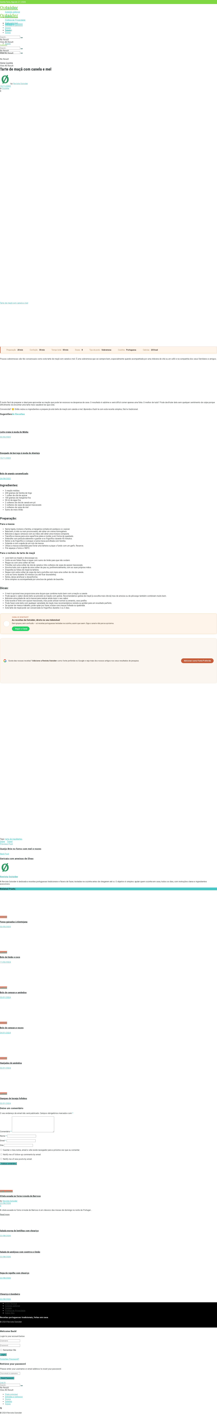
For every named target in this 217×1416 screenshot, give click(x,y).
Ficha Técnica (11, 1303)
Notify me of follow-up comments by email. (22, 1154)
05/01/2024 (5, 997)
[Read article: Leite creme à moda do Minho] (108, 423)
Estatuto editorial (12, 1306)
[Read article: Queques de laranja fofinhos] (108, 1080)
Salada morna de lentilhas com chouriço (19, 1230)
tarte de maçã (11, 839)
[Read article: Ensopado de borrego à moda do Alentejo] (108, 444)
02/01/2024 (5, 1103)
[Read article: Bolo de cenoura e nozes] (108, 1010)
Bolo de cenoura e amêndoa (13, 992)
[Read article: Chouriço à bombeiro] (108, 1285)
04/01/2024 (5, 1033)
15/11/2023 (5, 458)
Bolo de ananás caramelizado (14, 473)
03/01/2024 (5, 1068)
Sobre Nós (9, 1313)
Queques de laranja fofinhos (13, 1098)
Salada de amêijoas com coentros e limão (20, 1252)
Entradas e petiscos (14, 25)
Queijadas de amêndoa (11, 1063)
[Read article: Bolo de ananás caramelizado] (108, 464)
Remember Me (9, 1350)
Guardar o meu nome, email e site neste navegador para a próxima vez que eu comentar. (41, 1150)
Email (3, 1140)
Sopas (8, 44)
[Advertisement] (75, 763)
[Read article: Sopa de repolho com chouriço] (108, 1263)
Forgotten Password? (9, 1359)
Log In (3, 1382)
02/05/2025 (5, 927)
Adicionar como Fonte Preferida (197, 661)
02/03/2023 (5, 437)
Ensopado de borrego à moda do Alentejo (20, 453)
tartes (19, 839)
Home (2, 63)
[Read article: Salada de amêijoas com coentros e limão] (108, 1242)
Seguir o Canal (21, 629)
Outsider (9, 7)
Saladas (8, 30)
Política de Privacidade (15, 1310)
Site (2, 1145)
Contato (8, 1308)
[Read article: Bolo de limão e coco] (108, 939)
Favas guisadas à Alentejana (13, 922)
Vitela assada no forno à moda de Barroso (20, 1196)
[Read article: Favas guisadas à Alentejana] (108, 904)
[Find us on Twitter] (1, 1326)
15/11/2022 (5, 86)
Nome (3, 1136)
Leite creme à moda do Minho (14, 432)
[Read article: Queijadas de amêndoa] (108, 1045)
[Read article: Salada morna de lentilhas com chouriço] (108, 1221)
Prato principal (11, 23)
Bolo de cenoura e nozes (11, 1027)
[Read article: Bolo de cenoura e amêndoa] (108, 974)
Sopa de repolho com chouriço (14, 1273)
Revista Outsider (20, 83)
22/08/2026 (5, 1203)
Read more (5, 1214)
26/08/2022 (5, 478)
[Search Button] (22, 37)
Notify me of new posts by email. (17, 1159)
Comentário (5, 1131)
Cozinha (9, 63)
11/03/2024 (5, 962)
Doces (8, 28)
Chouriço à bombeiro (10, 1294)
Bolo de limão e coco (10, 957)
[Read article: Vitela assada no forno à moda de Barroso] (108, 1178)
